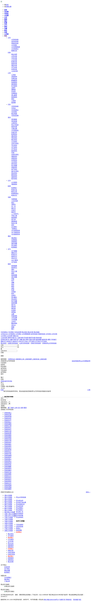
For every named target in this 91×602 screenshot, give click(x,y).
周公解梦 (14, 95)
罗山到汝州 (19, 500)
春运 (12, 202)
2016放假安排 (15, 230)
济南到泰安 (7, 446)
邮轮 (12, 286)
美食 (12, 278)
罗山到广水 (19, 511)
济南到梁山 (7, 459)
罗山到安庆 (19, 506)
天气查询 (11, 535)
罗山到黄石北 (20, 504)
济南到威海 (7, 424)
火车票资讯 (14, 130)
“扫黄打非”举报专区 (65, 599)
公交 (9, 180)
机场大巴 (14, 195)
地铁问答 (11, 550)
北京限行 (14, 227)
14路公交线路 (8, 523)
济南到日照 (7, 440)
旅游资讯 (14, 151)
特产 (12, 280)
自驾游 (13, 291)
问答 (9, 52)
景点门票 (14, 271)
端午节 (13, 208)
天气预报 (14, 251)
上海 (15, 407)
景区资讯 (14, 138)
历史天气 (14, 258)
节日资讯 (14, 145)
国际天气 (14, 253)
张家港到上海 (20, 359)
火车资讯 (48, 334)
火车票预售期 (15, 47)
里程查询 (14, 84)
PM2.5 (27, 341)
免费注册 (8, 6)
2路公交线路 (8, 497)
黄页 (12, 99)
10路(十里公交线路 (10, 514)
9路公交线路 (8, 510)
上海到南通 (28, 359)
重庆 (25, 407)
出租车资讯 (14, 154)
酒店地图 (14, 243)
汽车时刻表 (14, 106)
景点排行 (14, 299)
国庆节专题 (32, 337)
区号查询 (14, 86)
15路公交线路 (8, 525)
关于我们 (7, 568)
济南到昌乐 (7, 429)
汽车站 (13, 108)
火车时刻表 (14, 39)
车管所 (13, 91)
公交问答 (14, 60)
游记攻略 (14, 277)
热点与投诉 (14, 125)
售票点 (18, 528)
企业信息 (7, 567)
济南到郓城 (7, 416)
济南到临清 (7, 463)
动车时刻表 (14, 41)
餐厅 (12, 329)
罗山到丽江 (19, 508)
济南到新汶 (7, 479)
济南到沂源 (7, 426)
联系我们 (7, 572)
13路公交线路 (8, 521)
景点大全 (11, 543)
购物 (12, 327)
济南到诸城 (7, 455)
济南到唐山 (7, 413)
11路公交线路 (8, 517)
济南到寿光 (7, 477)
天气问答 (14, 67)
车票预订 (11, 548)
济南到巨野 (7, 433)
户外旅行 (54, 339)
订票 (88, 390)
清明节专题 (11, 337)
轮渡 (12, 290)
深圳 (22, 407)
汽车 (9, 104)
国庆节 (13, 212)
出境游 (13, 310)
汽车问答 (14, 58)
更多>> (88, 492)
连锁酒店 (14, 241)
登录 (7, 4)
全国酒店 (14, 240)
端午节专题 (24, 337)
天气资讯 (14, 147)
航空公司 (14, 191)
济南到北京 (7, 476)
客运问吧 (14, 54)
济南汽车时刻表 (36, 343)
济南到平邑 (7, 453)
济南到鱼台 (7, 422)
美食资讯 (14, 167)
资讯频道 (14, 119)
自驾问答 (14, 69)
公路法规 (14, 128)
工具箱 (13, 75)
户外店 (13, 321)
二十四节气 (14, 214)
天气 (9, 249)
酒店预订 (14, 238)
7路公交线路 (8, 506)
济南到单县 (7, 418)
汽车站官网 (14, 115)
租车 (12, 293)
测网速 (13, 89)
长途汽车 (14, 132)
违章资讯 (14, 158)
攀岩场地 (14, 323)
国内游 (13, 308)
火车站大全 (4, 334)
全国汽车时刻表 (13, 343)
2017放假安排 (15, 232)
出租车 (13, 295)
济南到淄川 (7, 448)
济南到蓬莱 (7, 435)
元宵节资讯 (14, 143)
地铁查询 (14, 184)
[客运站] (1, 1)
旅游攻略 (14, 275)
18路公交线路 (8, 530)
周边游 (13, 306)
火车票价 (14, 45)
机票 (9, 186)
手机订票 (14, 215)
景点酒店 (14, 245)
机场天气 (14, 254)
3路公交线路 (8, 499)
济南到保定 (7, 442)
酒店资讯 (14, 136)
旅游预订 (11, 537)
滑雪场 (13, 312)
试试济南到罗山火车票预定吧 (81, 361)
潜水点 (13, 325)
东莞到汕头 (11, 359)
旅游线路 (14, 266)
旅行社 (13, 304)
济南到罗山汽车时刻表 (49, 343)
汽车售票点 (14, 110)
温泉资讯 (14, 177)
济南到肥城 (7, 485)
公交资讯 (14, 141)
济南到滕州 (7, 470)
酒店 (9, 236)
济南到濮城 (7, 487)
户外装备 (14, 319)
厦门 (9, 407)
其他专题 (39, 337)
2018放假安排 (15, 234)
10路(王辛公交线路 (10, 516)
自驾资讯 (14, 160)
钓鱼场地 (14, 316)
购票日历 (14, 50)
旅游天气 (14, 256)
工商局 (13, 100)
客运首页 (3, 343)
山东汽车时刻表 (24, 343)
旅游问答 (14, 63)
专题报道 (14, 199)
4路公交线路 (8, 501)
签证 (12, 284)
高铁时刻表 (14, 43)
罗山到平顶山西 (21, 502)
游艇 (12, 282)
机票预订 (14, 188)
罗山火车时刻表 (21, 497)
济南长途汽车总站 (6, 381)
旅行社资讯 (14, 171)
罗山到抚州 (19, 513)
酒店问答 (14, 65)
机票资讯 (14, 134)
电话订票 (14, 223)
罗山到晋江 (19, 510)
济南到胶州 (7, 468)
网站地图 (7, 570)
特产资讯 (14, 169)
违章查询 (14, 76)
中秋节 (13, 210)
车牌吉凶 (14, 78)
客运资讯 (11, 534)
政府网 (13, 102)
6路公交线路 (8, 504)
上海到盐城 (35, 359)
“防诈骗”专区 (77, 599)
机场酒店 (14, 247)
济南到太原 (7, 431)
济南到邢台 (7, 427)
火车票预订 (7, 577)
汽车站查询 (19, 524)
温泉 (12, 288)
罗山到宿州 (19, 517)
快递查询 (14, 82)
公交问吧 (9, 336)
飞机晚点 (14, 228)
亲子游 (13, 219)
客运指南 (14, 113)
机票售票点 (14, 193)
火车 (9, 37)
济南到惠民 (7, 474)
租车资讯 (14, 178)
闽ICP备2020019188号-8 (51, 599)
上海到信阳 (43, 359)
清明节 (13, 204)
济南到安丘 (7, 451)
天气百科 (14, 262)
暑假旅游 (14, 221)
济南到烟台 (7, 444)
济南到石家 (7, 414)
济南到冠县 (7, 464)
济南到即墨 (7, 450)
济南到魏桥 (7, 466)
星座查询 (14, 97)
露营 (12, 273)
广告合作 (7, 581)
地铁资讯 (14, 156)
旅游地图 (14, 303)
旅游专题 (14, 126)
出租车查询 (11, 552)
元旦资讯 (14, 162)
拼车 (12, 225)
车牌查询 (14, 93)
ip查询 (13, 87)
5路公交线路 (8, 503)
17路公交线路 (8, 528)
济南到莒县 (7, 472)
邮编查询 (14, 80)
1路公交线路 (8, 495)
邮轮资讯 (14, 175)
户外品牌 (14, 317)
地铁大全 (15, 336)
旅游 (9, 264)
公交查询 (14, 182)
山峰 (12, 314)
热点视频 (14, 165)
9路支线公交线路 (9, 512)
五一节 (13, 206)
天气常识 (14, 149)
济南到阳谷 (7, 457)
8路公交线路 (8, 508)
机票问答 (14, 62)
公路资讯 (14, 123)
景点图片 (14, 297)
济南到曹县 (7, 481)
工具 (9, 73)
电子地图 (14, 301)
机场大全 (14, 189)
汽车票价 (14, 112)
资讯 (9, 117)
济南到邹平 (7, 420)
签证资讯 (14, 173)
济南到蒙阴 (7, 489)
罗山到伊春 (19, 515)
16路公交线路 (8, 527)
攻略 (11, 339)
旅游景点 (14, 267)
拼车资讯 (14, 164)
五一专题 (18, 337)
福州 (12, 407)
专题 (9, 197)
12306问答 (14, 71)
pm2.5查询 (14, 260)
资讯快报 (14, 121)
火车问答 (14, 56)
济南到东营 (7, 439)
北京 (18, 407)
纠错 (2, 390)
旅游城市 (14, 217)
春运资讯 (14, 139)
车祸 (12, 152)
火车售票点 (14, 49)
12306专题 (14, 201)
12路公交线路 (8, 519)
